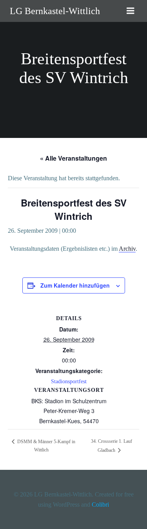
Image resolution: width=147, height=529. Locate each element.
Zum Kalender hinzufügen (75, 285)
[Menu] (130, 11)
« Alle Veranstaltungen (73, 158)
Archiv (127, 248)
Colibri (100, 504)
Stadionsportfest (69, 381)
